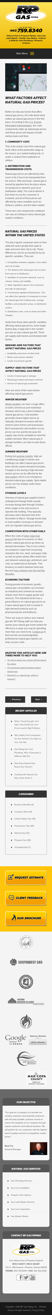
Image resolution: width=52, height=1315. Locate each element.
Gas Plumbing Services (21, 1181)
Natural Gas (19, 833)
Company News (21, 812)
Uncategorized (21, 847)
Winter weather (13, 404)
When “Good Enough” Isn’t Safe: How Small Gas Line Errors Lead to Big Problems (27, 724)
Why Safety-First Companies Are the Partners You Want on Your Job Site (27, 738)
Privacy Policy (38, 1310)
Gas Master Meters (19, 1216)
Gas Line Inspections (20, 1209)
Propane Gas (20, 840)
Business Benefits (22, 804)
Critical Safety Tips (22, 819)
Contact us (37, 632)
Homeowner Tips (22, 826)
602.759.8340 (20, 1271)
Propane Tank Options (21, 1195)
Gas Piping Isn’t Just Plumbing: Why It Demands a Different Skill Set (27, 752)
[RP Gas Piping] (26, 14)
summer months (24, 456)
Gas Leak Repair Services (23, 1202)
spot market (11, 477)
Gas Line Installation (20, 1188)
